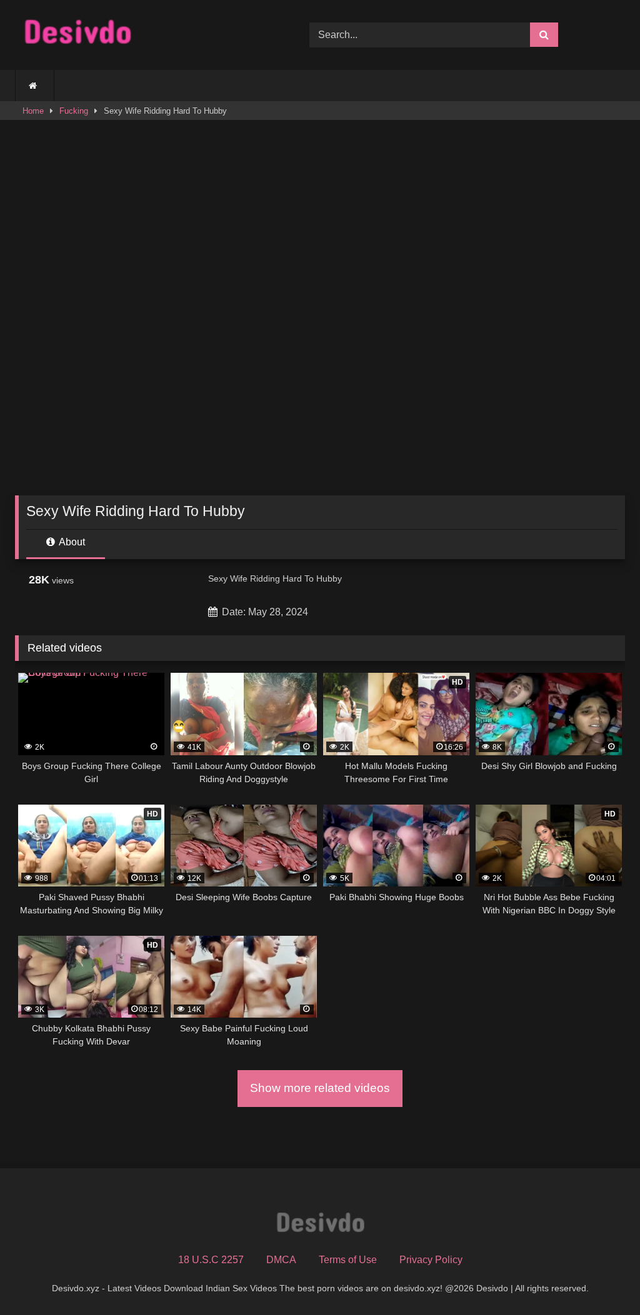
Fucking (73, 111)
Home (33, 111)
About (71, 542)
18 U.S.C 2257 (211, 1259)
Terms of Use (348, 1259)
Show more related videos (320, 1087)
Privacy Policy (430, 1259)
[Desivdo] (143, 34)
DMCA (281, 1259)
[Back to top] (601, 1278)
